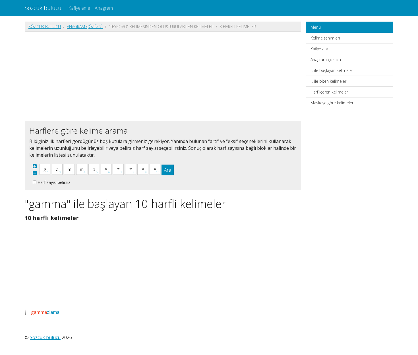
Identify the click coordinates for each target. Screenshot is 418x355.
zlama (45, 312)
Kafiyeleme (79, 8)
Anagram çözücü (85, 26)
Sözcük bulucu (43, 8)
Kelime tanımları (325, 38)
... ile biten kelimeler (328, 81)
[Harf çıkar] (35, 173)
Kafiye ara (319, 48)
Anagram (104, 8)
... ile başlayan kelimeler (332, 70)
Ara (167, 170)
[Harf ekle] (35, 166)
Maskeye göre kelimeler (332, 102)
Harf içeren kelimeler (329, 92)
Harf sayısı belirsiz (54, 182)
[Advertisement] (163, 76)
